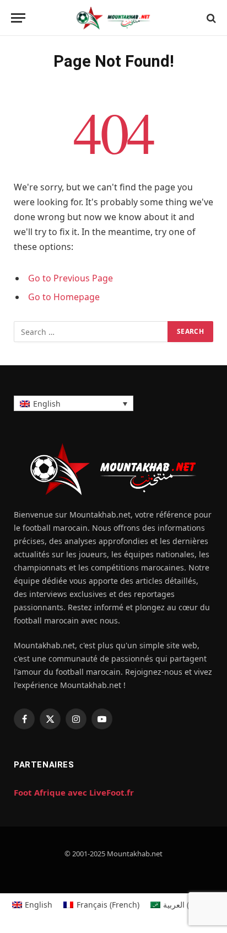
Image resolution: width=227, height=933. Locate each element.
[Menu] (18, 18)
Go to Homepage (64, 297)
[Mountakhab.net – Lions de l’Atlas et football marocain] (113, 18)
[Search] (210, 18)
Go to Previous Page (70, 278)
